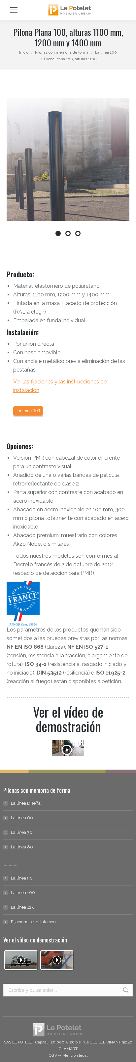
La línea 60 (22, 817)
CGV (53, 1055)
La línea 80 (22, 846)
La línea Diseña (26, 803)
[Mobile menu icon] (14, 10)
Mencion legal (74, 1055)
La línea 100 (23, 892)
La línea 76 (21, 832)
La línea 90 (22, 878)
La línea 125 (22, 907)
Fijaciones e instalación (33, 921)
